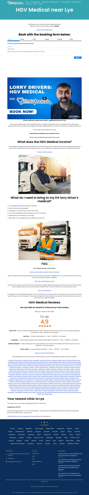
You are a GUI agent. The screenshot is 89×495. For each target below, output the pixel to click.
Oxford (15, 383)
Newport (28, 381)
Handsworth (38, 374)
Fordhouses (50, 373)
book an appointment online (27, 416)
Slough (11, 387)
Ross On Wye (62, 383)
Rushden (29, 385)
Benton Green (48, 362)
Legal (33, 456)
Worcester (72, 392)
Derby (43, 371)
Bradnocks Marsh (12, 366)
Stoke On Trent (14, 389)
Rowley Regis (70, 383)
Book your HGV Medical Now (44, 30)
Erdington (25, 373)
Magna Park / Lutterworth (17, 443)
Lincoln (77, 378)
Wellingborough (27, 392)
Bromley (53, 366)
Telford (77, 389)
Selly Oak (49, 385)
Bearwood (21, 362)
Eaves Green (11, 373)
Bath (16, 362)
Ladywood (41, 378)
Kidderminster (63, 376)
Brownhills (66, 366)
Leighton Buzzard (64, 378)
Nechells (78, 380)
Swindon (65, 389)
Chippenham (20, 369)
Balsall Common (62, 360)
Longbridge (11, 380)
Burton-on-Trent (38, 437)
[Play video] (44, 98)
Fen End (30, 373)
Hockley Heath (36, 376)
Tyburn (40, 390)
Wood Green (65, 392)
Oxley (19, 383)
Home (27, 2)
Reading (45, 383)
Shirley (71, 385)
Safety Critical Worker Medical (50, 2)
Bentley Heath (40, 362)
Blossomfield (37, 364)
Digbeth (56, 371)
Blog (35, 4)
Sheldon (67, 385)
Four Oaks (56, 373)
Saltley (40, 385)
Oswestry (10, 383)
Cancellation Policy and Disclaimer (51, 486)
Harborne (55, 374)
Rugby (20, 385)
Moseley (67, 380)
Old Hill (74, 381)
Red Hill (56, 383)
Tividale (36, 390)
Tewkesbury (20, 390)
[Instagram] (47, 422)
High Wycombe (17, 376)
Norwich (45, 381)
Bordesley (49, 364)
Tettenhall (14, 390)
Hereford (10, 376)
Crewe (19, 371)
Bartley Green (76, 360)
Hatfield (66, 374)
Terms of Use (33, 486)
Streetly (43, 389)
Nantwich (73, 380)
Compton (59, 369)
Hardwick (61, 374)
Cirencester (34, 369)
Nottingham (51, 381)
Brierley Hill (38, 366)
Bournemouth (66, 364)
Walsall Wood (51, 390)
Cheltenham (12, 369)
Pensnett (34, 383)
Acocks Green (18, 360)
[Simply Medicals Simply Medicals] (15, 3)
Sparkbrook (46, 387)
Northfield (40, 381)
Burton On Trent (73, 366)
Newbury (22, 381)
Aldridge (25, 360)
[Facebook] (41, 422)
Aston (49, 360)
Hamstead (31, 374)
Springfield (53, 387)
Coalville (47, 369)
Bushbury (19, 367)
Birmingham (70, 362)
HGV (56, 296)
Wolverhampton (56, 392)
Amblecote (36, 360)
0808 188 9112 (13, 416)
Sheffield (61, 385)
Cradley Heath (13, 371)
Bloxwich (44, 364)
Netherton (12, 381)
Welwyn (34, 392)
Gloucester (77, 373)
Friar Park (62, 373)
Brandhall (26, 366)
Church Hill (27, 369)
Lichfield (72, 378)
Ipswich (51, 376)
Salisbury (34, 385)
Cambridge (25, 367)
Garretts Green (69, 373)
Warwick (65, 390)
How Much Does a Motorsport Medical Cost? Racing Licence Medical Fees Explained (69, 467)
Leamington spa (49, 378)
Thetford (26, 390)
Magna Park (39, 380)
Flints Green (36, 373)
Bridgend (31, 366)
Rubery (16, 385)
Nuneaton (58, 381)
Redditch (51, 383)
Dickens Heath (50, 371)
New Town (34, 381)
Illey (48, 376)
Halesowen (18, 374)
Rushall (24, 385)
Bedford (27, 362)
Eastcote (77, 371)
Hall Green (25, 374)
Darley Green (37, 371)
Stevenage (77, 387)
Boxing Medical (76, 2)
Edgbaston (19, 373)
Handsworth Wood (47, 374)
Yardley (39, 394)
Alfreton (30, 360)
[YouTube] (44, 422)
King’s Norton (13, 378)
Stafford (59, 387)
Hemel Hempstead (74, 374)
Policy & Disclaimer (37, 461)
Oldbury (69, 381)
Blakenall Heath (23, 364)
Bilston (65, 362)
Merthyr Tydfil (53, 380)
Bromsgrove (59, 366)
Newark (18, 381)
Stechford (70, 387)
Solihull (33, 387)
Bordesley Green (57, 364)
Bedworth (32, 362)
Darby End (24, 371)
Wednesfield (18, 392)
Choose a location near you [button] (44, 152)
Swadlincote (53, 389)
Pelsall (23, 383)
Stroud (47, 389)
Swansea (59, 389)
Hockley (29, 376)
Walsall (45, 390)
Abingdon (11, 360)
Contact (40, 4)
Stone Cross (22, 389)
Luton (24, 380)
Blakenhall (30, 364)
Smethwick (24, 387)
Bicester (60, 362)
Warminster (59, 390)
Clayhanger (41, 369)
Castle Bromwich (44, 367)
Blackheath (15, 364)
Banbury (69, 360)
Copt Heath (66, 369)
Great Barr (12, 374)
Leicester (56, 378)
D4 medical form (16, 206)
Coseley (72, 369)
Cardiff (37, 367)
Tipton (31, 390)
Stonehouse (29, 389)
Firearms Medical (65, 2)
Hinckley (24, 376)
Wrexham (78, 392)
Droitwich (62, 371)
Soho (28, 387)
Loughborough (18, 380)
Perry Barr (40, 383)
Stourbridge (37, 389)
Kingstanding (21, 378)
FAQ (33, 458)
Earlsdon (72, 371)
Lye (34, 380)
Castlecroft (52, 367)
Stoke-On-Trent (74, 437)
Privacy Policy (35, 453)
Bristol (43, 366)
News (33, 464)
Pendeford (28, 383)
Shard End (56, 385)
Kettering (56, 376)
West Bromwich (41, 392)
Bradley (79, 364)
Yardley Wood (48, 394)
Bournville (73, 364)
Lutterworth (30, 380)
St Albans (64, 387)
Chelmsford (66, 367)
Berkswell (54, 362)
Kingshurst (78, 376)
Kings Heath (71, 376)
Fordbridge (43, 373)
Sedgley (44, 385)
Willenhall (49, 392)
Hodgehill (43, 376)
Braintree (20, 366)
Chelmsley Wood (75, 367)
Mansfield (46, 380)
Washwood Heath (73, 390)
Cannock (31, 367)
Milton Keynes (61, 380)
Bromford (47, 366)
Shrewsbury (77, 385)
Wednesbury (11, 392)
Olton (77, 381)
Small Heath (16, 387)
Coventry (77, 369)
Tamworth (71, 389)
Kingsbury (38, 431)
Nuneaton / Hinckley (73, 443)
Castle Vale (59, 367)
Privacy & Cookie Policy (40, 486)
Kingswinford (29, 378)
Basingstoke (11, 362)
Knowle (36, 378)
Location (9, 46)
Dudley (67, 371)
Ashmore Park (43, 360)
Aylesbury (54, 360)
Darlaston (30, 371)
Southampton (39, 387)
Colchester (53, 369)
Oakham (64, 381)
